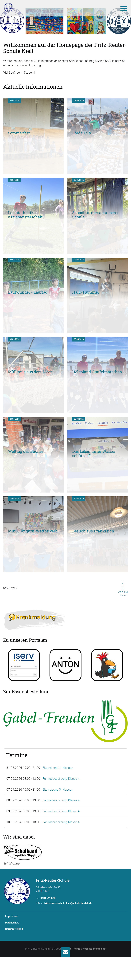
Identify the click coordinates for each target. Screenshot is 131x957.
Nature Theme (72, 948)
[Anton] (65, 665)
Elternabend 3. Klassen (57, 789)
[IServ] (23, 665)
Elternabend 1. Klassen (57, 768)
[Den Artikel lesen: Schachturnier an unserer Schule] (97, 251)
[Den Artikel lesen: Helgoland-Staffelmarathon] (97, 411)
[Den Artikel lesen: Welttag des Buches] (33, 490)
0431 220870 (47, 898)
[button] (123, 8)
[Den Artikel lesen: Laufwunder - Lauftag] (33, 331)
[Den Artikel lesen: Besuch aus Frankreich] (97, 570)
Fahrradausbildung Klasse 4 (61, 778)
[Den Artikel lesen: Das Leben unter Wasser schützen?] (97, 490)
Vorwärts (123, 591)
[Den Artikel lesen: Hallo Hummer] (97, 331)
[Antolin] (107, 665)
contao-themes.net (95, 948)
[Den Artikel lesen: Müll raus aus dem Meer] (33, 411)
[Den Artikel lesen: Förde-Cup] (97, 172)
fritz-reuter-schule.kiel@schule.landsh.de (68, 903)
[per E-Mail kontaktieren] (65, 952)
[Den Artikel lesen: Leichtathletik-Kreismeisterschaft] (33, 251)
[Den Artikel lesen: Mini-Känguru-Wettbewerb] (33, 570)
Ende (123, 595)
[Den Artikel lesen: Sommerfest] (33, 172)
